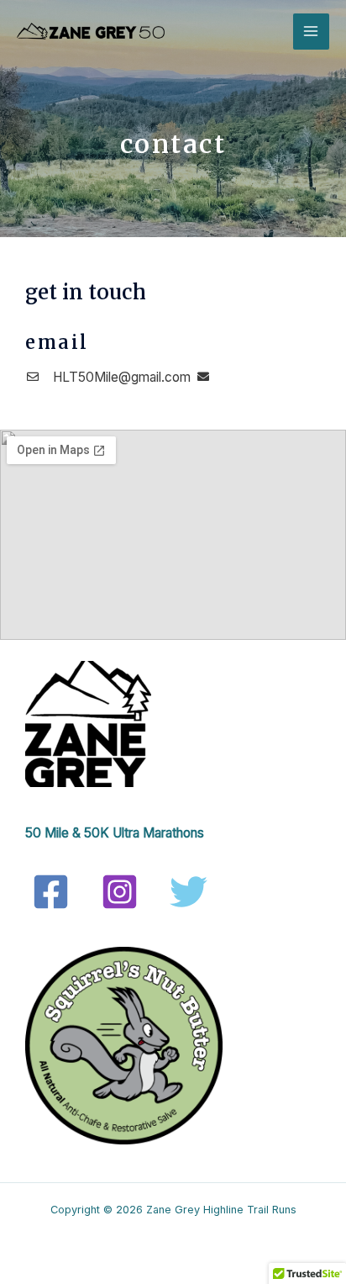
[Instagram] (119, 891)
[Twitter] (188, 891)
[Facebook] (50, 891)
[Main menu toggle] (311, 31)
